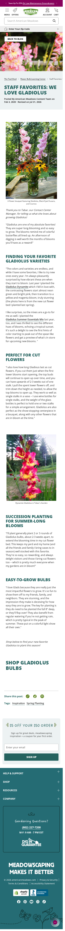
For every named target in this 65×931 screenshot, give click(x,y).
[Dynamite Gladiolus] (31, 464)
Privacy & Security (49, 879)
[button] (7, 12)
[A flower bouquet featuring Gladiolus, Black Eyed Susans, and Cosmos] (31, 157)
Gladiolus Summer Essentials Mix (25, 319)
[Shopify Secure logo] (21, 892)
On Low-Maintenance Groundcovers (38, 3)
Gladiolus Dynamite (17, 286)
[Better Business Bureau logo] (40, 892)
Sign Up (31, 757)
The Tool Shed (10, 79)
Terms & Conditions (18, 883)
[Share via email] (42, 696)
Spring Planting (35, 703)
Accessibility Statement (43, 883)
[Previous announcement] (6, 3)
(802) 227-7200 (31, 827)
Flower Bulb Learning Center (33, 79)
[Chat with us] (55, 922)
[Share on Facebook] (35, 696)
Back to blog (15, 38)
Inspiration (18, 703)
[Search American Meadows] (54, 20)
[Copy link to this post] (27, 696)
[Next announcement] (56, 3)
